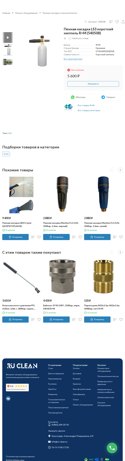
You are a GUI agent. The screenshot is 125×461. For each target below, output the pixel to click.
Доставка (77, 373)
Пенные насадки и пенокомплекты (60, 13)
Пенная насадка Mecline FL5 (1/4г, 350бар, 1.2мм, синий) (102, 224)
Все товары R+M (86, 105)
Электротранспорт (105, 397)
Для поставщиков (56, 373)
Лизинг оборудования (83, 405)
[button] (111, 169)
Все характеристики (73, 59)
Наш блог (52, 389)
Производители (55, 413)
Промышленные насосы (108, 376)
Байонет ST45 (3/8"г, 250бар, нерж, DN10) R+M (61, 307)
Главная (6, 13)
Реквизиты (52, 394)
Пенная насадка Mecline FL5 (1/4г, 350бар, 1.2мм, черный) (61, 224)
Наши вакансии (55, 379)
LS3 (10, 133)
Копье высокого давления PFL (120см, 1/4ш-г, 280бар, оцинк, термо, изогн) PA (18, 307)
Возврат (76, 379)
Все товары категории (89, 110)
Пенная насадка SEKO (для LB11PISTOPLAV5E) (16, 224)
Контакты (52, 384)
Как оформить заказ (82, 389)
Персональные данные (58, 407)
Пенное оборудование (26, 13)
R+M (6, 154)
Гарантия (77, 384)
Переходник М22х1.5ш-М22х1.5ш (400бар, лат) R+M (102, 307)
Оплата (76, 368)
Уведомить (93, 83)
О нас (50, 368)
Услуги (76, 399)
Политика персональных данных (20, 456)
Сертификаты (79, 394)
